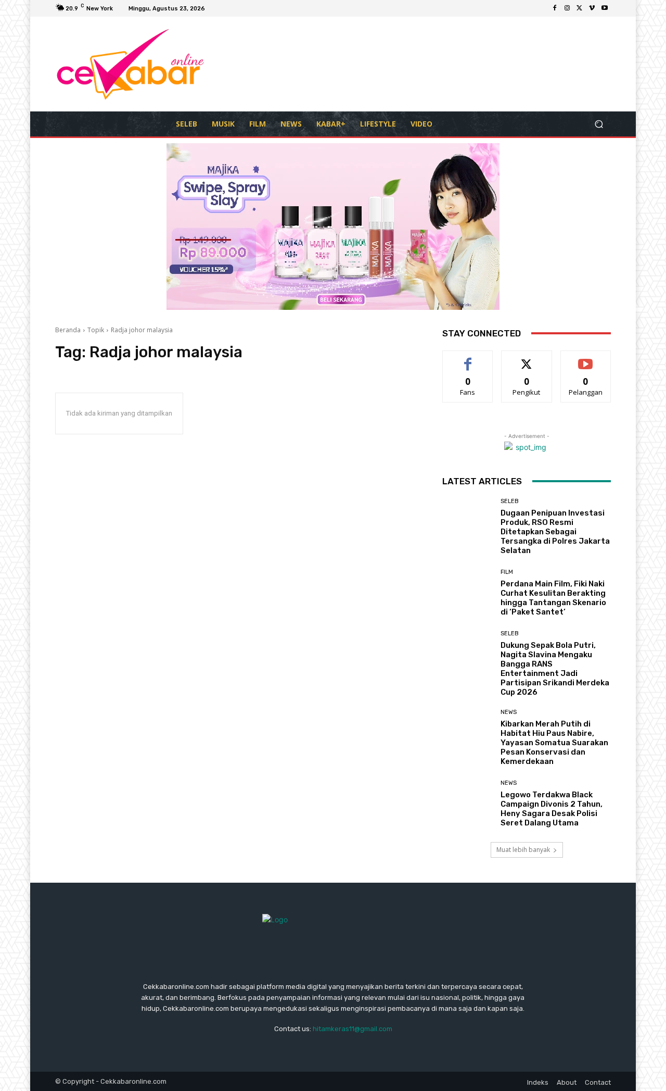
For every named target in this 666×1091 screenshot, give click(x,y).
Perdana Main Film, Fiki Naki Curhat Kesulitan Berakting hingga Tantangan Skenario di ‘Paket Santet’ (553, 598)
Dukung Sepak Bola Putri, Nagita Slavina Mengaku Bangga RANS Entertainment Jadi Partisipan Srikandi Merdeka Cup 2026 (555, 669)
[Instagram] (567, 8)
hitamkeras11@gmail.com (352, 1029)
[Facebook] (554, 8)
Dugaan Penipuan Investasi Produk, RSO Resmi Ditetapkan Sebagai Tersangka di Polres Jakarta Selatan (555, 531)
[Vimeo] (592, 8)
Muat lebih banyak (523, 849)
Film (507, 572)
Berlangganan (586, 358)
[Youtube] (604, 8)
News (509, 712)
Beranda (68, 329)
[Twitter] (579, 8)
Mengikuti (526, 358)
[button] (598, 123)
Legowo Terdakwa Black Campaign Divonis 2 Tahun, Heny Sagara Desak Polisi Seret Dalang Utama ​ (552, 808)
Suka (468, 358)
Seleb (510, 501)
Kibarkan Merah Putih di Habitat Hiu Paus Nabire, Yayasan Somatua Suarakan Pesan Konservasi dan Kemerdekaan (554, 742)
